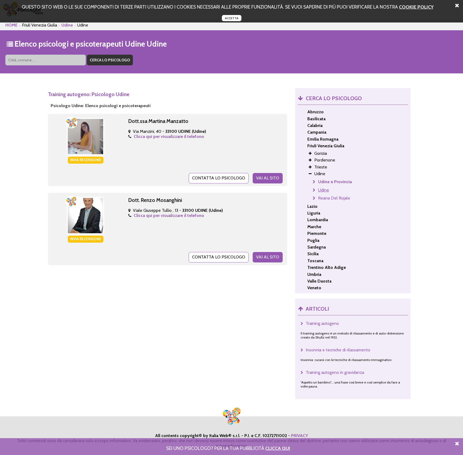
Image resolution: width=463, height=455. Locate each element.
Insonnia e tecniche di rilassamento (338, 349)
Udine (67, 25)
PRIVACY (299, 435)
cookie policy (416, 7)
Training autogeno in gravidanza (335, 372)
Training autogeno (322, 323)
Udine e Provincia (335, 181)
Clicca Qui (277, 448)
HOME (11, 25)
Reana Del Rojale (334, 198)
